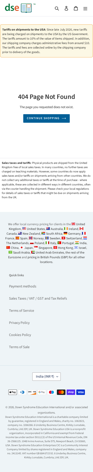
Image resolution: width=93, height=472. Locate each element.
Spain (24, 238)
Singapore (45, 248)
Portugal (68, 243)
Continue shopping (43, 118)
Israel (82, 248)
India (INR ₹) (45, 376)
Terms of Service (21, 310)
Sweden (55, 238)
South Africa (54, 234)
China (15, 248)
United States (36, 229)
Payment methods (22, 286)
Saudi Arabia (21, 252)
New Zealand (31, 234)
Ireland (73, 229)
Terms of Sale (19, 347)
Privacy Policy (19, 322)
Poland (39, 243)
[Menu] (85, 8)
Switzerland (74, 238)
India (83, 243)
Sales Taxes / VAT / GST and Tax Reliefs (38, 298)
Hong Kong (65, 248)
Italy (53, 243)
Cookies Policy (20, 334)
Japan (28, 248)
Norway (38, 238)
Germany (74, 234)
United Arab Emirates (50, 252)
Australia (57, 229)
